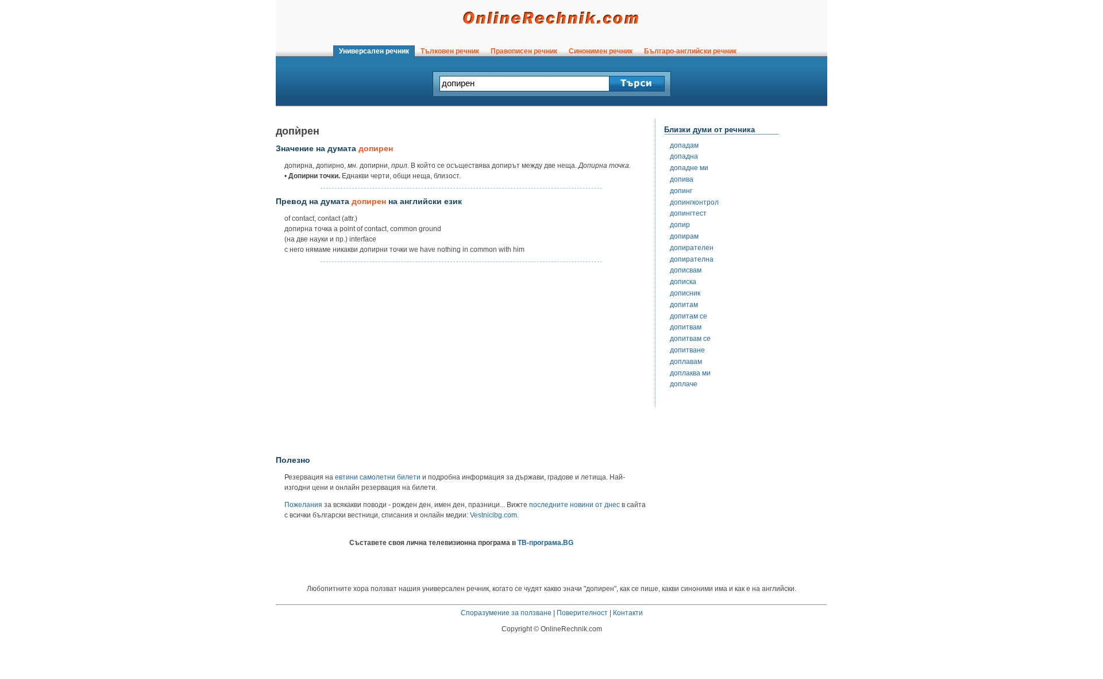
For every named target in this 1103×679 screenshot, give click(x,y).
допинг (681, 191)
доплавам (686, 362)
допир (680, 225)
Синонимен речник (600, 51)
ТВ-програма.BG (545, 543)
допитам (684, 305)
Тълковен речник (450, 51)
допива (681, 179)
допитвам (685, 327)
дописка (683, 282)
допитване (687, 350)
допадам (684, 145)
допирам (684, 236)
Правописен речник (524, 51)
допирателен (692, 248)
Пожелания (303, 505)
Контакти (628, 613)
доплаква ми (690, 373)
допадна (684, 156)
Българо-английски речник (690, 51)
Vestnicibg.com (493, 515)
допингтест (688, 213)
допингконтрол (694, 202)
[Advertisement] (461, 359)
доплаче (683, 384)
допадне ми (689, 168)
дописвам (685, 270)
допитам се (688, 316)
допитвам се (690, 339)
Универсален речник (373, 51)
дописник (685, 293)
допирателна (692, 259)
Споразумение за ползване (506, 613)
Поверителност (582, 613)
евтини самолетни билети (378, 477)
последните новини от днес (574, 505)
